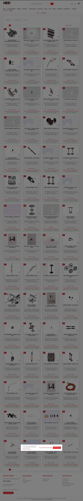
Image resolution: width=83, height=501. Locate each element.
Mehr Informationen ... (27, 449)
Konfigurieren (57, 447)
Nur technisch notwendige (45, 447)
